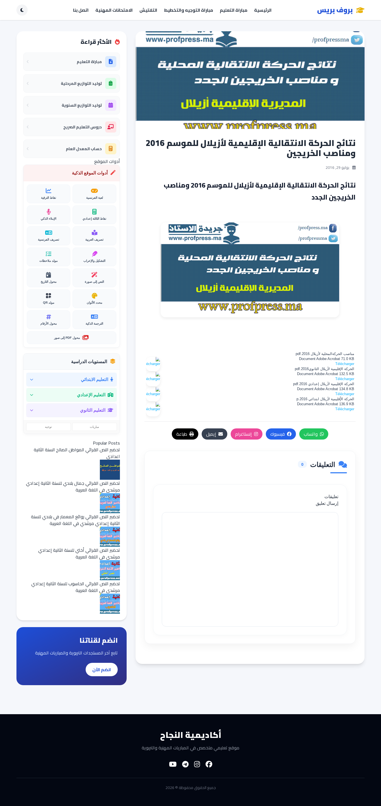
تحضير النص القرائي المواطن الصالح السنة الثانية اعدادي (77, 452)
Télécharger (344, 364)
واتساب (311, 434)
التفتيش (148, 10)
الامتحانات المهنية (114, 10)
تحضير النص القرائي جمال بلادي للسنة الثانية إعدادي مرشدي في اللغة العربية (73, 486)
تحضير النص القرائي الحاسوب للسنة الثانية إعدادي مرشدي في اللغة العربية (75, 586)
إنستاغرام (243, 434)
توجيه (48, 426)
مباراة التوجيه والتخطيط (188, 10)
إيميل (211, 434)
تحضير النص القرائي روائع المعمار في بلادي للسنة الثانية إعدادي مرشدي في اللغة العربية (75, 519)
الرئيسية (263, 10)
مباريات (94, 426)
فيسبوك (277, 434)
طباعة (181, 434)
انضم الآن (101, 669)
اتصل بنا (81, 10)
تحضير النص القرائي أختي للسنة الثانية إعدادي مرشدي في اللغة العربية (79, 553)
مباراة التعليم (233, 10)
